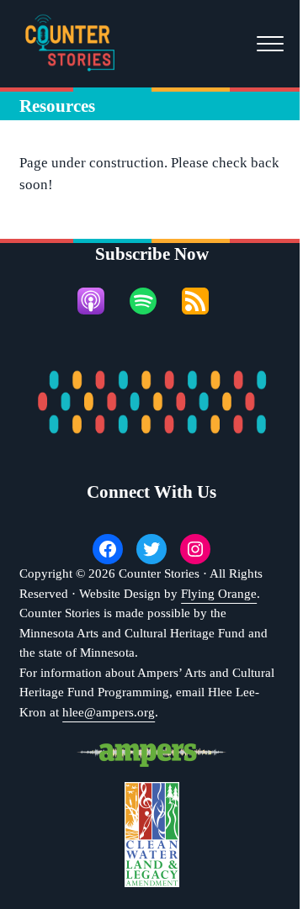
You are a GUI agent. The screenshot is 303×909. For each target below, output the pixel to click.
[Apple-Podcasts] (99, 301)
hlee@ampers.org (108, 712)
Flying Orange (219, 593)
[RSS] (204, 301)
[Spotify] (151, 301)
